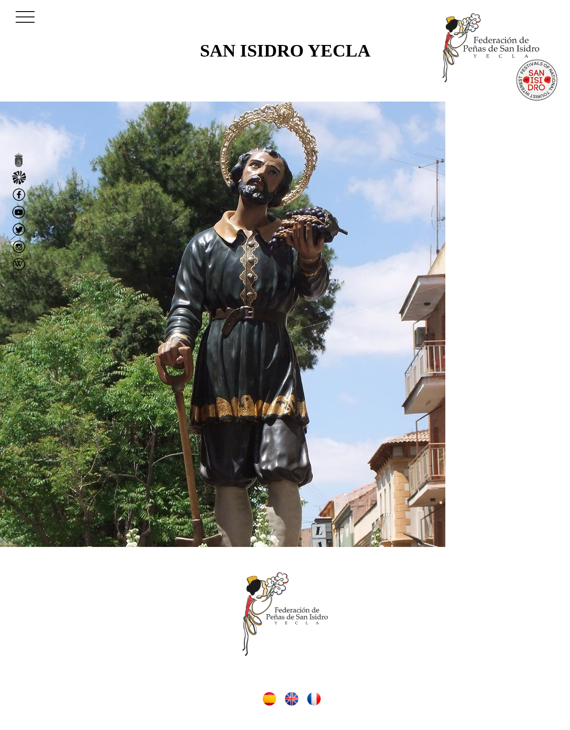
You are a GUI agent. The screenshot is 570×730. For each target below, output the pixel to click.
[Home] (491, 48)
